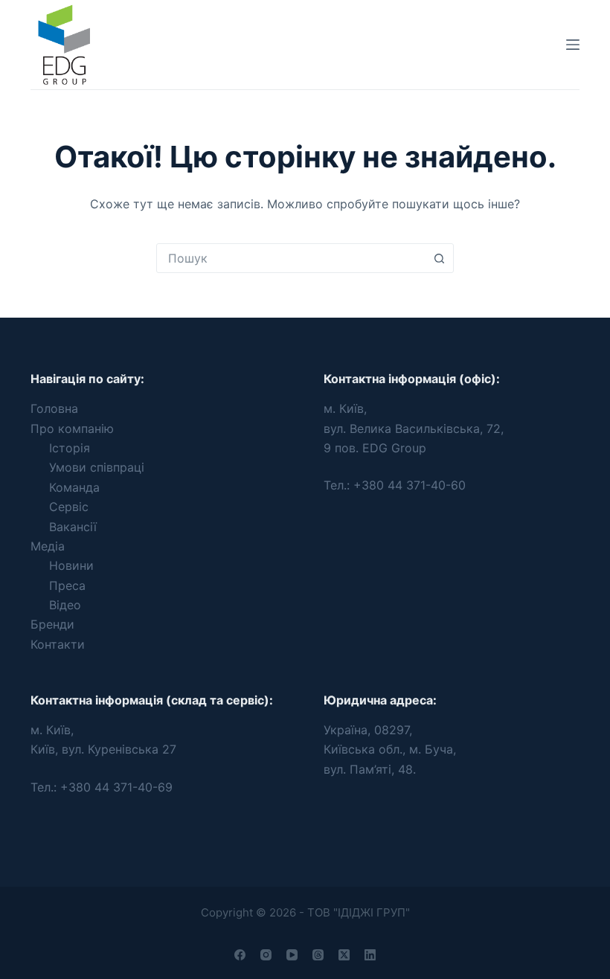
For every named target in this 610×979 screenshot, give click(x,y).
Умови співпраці (96, 467)
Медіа (47, 546)
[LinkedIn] (370, 954)
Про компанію (72, 428)
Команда (74, 487)
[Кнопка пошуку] (439, 258)
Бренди (52, 624)
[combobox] (291, 258)
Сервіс (69, 506)
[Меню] (573, 44)
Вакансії (73, 526)
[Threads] (318, 954)
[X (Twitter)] (344, 954)
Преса (67, 585)
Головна (54, 408)
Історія (69, 447)
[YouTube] (292, 954)
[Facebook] (239, 954)
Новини (71, 565)
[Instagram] (266, 954)
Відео (65, 604)
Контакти (57, 644)
